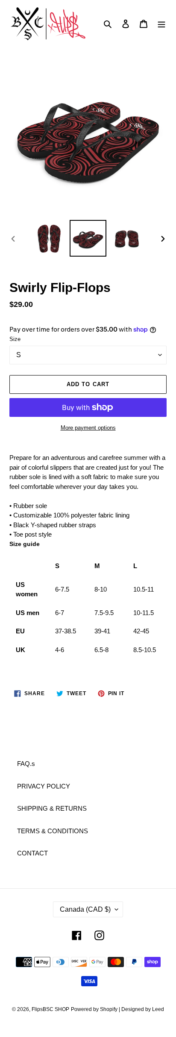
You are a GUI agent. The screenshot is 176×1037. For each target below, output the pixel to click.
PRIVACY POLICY (43, 786)
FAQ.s (26, 763)
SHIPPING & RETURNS (52, 808)
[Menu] (161, 23)
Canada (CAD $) (85, 909)
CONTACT (32, 853)
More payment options (88, 428)
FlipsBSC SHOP (50, 1009)
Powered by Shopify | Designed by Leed (117, 1009)
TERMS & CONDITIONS (52, 831)
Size (15, 339)
